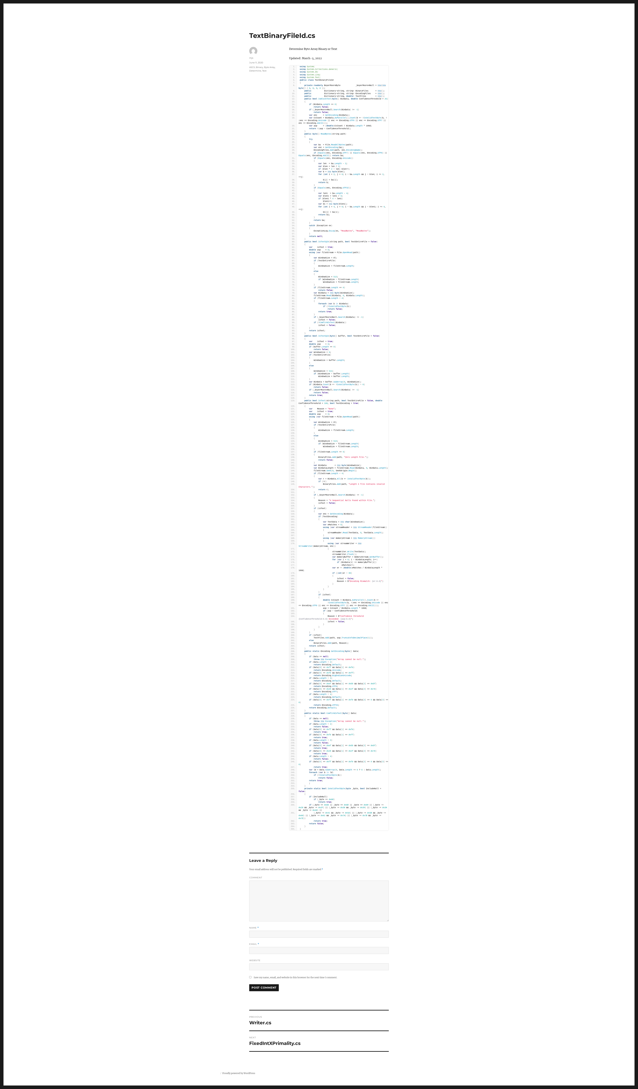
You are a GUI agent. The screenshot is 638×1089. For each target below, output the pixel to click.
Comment (255, 877)
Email (254, 944)
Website (255, 960)
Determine (255, 70)
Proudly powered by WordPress (238, 1073)
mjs (251, 58)
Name (254, 927)
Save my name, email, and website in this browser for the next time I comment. (295, 977)
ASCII (252, 67)
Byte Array (269, 67)
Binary (259, 67)
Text (264, 70)
